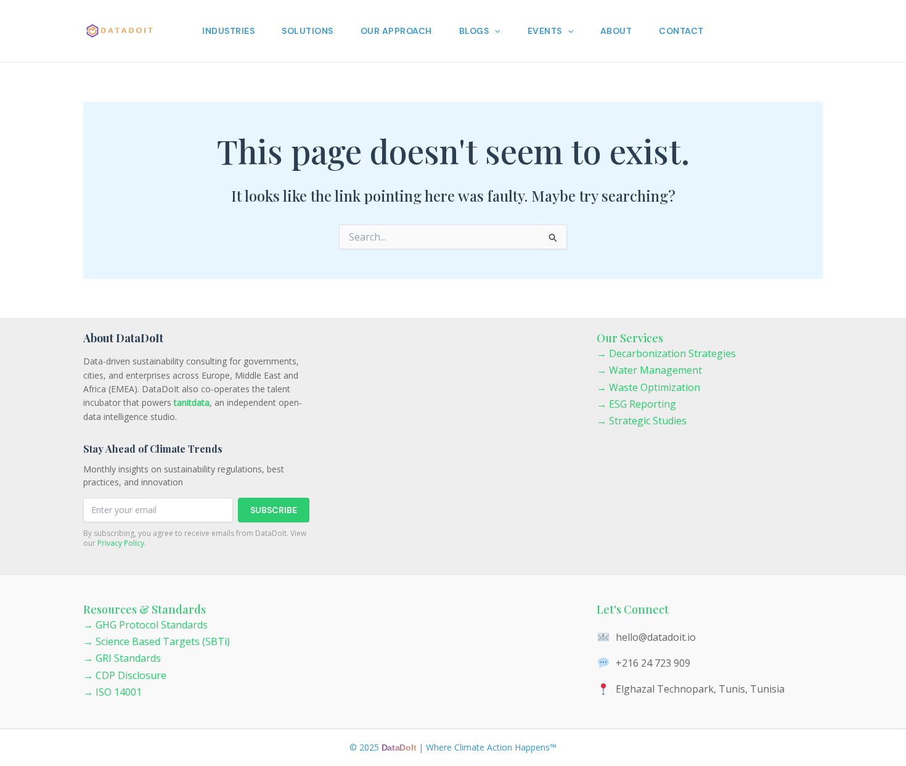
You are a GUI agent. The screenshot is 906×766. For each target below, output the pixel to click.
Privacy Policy (120, 543)
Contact (681, 31)
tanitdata (192, 402)
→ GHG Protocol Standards (145, 625)
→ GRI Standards (122, 658)
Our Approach (396, 31)
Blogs (474, 31)
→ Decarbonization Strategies (666, 353)
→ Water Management (649, 370)
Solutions (307, 31)
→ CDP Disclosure (124, 675)
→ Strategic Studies (642, 420)
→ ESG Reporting (636, 404)
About (616, 31)
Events (545, 31)
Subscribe (273, 510)
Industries (228, 31)
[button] (494, 31)
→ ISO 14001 (112, 692)
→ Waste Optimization (648, 387)
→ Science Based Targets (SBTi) (156, 641)
